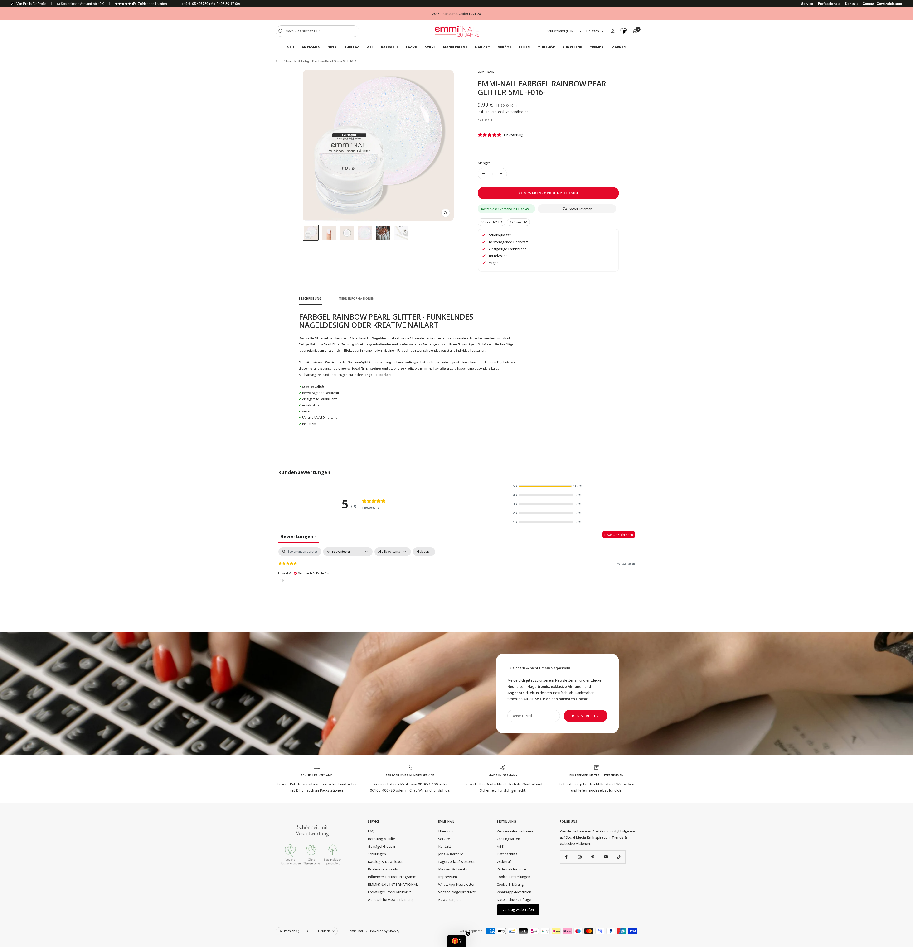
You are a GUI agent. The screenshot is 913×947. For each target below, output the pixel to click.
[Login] (613, 31)
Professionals (829, 3)
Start (279, 61)
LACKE (411, 47)
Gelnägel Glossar (382, 846)
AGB (500, 846)
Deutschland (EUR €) (561, 31)
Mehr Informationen (356, 299)
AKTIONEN (311, 47)
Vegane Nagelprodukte (457, 892)
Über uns (445, 831)
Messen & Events (452, 869)
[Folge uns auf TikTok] (618, 856)
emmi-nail (486, 72)
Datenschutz (507, 853)
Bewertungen (449, 899)
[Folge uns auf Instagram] (579, 856)
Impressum (447, 876)
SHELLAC (351, 47)
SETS (332, 47)
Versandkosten (517, 112)
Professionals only (383, 869)
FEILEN (524, 47)
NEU (290, 47)
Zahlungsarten (508, 838)
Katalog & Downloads (385, 861)
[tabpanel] (456, 577)
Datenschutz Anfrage (514, 899)
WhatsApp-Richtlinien (514, 892)
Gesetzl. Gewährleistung (882, 3)
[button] (547, 486)
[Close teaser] (468, 933)
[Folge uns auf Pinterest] (592, 856)
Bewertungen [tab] (298, 536)
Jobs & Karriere (450, 853)
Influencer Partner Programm (392, 876)
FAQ (371, 831)
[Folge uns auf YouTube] (605, 856)
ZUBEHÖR (546, 47)
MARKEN (618, 47)
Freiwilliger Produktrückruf (389, 892)
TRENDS (597, 47)
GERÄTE (504, 47)
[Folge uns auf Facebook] (566, 856)
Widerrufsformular (512, 869)
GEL (370, 47)
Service (807, 3)
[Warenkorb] (634, 31)
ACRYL (430, 47)
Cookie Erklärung (510, 884)
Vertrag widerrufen (518, 909)
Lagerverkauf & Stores (456, 861)
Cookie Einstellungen (513, 876)
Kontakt (851, 3)
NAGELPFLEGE (455, 47)
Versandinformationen (515, 831)
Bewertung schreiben (618, 535)
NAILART (482, 47)
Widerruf (504, 861)
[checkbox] (424, 551)
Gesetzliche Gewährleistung (391, 899)
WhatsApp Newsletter (456, 884)
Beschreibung (310, 299)
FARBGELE (389, 47)
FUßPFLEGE (572, 47)
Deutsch (592, 31)
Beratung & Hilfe (381, 838)
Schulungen (377, 853)
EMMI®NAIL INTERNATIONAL (393, 884)
